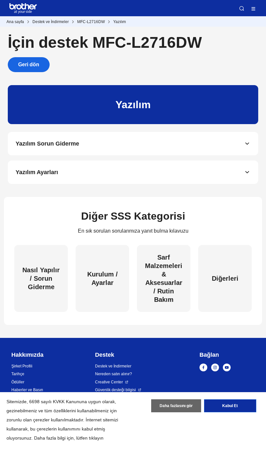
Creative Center (109, 382)
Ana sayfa (15, 21)
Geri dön (28, 64)
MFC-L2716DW (91, 21)
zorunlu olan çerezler (28, 419)
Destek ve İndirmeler (50, 21)
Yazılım (119, 21)
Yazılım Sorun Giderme (47, 143)
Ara (241, 8)
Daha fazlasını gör (176, 406)
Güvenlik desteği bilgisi (115, 390)
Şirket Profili (21, 366)
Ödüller (17, 382)
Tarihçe (17, 374)
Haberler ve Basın (27, 390)
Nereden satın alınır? (113, 374)
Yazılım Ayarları (37, 172)
